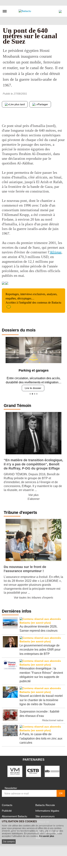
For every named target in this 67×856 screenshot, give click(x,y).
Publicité (7, 810)
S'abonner (33, 498)
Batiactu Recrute (45, 805)
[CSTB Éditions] (33, 771)
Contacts (7, 805)
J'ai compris (9, 841)
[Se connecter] (60, 10)
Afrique (55, 252)
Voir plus (33, 494)
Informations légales (47, 810)
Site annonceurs (45, 816)
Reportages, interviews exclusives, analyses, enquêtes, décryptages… (33, 298)
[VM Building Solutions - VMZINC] (14, 771)
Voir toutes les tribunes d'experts (33, 597)
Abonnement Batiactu (14, 816)
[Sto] (52, 771)
